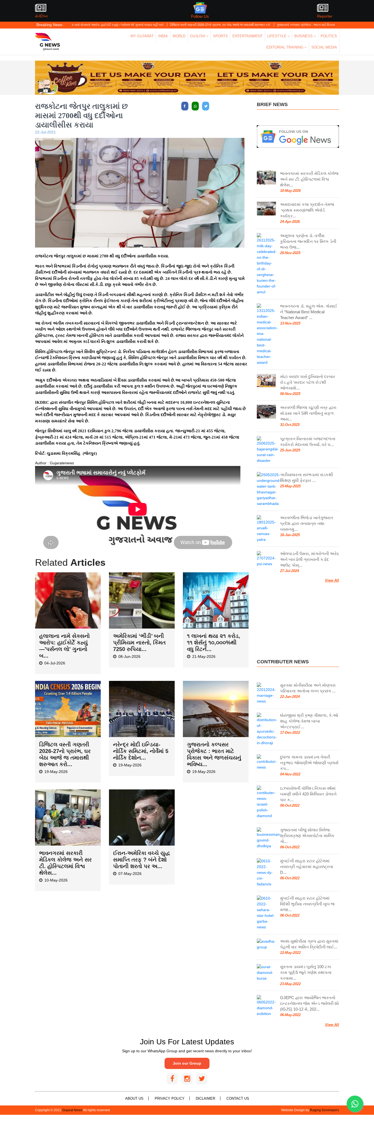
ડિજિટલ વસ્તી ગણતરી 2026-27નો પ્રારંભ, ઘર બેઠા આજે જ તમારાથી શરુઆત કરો (190, 24)
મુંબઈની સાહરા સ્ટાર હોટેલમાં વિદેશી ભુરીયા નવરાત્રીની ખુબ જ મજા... (307, 904)
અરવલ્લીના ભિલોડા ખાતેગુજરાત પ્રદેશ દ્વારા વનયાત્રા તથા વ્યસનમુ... (306, 523)
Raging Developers (324, 1110)
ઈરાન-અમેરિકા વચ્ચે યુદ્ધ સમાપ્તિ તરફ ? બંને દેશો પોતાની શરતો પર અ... (141, 859)
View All (332, 580)
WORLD (178, 36)
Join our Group (187, 1063)
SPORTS (220, 36)
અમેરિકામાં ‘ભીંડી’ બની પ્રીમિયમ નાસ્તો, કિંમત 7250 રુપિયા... (139, 642)
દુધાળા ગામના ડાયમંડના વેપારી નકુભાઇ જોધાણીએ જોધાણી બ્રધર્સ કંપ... (309, 763)
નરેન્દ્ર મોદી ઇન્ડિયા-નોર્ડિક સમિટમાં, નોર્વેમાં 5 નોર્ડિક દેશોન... (140, 751)
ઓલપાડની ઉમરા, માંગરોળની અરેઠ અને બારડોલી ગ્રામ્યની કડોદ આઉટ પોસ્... (309, 559)
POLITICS (329, 36)
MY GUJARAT (142, 36)
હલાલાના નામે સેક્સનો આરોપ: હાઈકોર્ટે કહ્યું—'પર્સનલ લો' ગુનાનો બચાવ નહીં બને (83, 24)
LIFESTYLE (277, 36)
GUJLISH (198, 36)
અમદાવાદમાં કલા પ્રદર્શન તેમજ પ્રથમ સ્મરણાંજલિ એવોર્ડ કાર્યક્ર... (307, 210)
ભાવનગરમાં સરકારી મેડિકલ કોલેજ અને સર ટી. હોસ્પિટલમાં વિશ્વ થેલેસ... (309, 179)
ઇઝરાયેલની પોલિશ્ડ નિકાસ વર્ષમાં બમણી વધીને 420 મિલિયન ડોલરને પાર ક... (308, 794)
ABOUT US (134, 1098)
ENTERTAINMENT (247, 36)
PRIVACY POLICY (170, 1098)
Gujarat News (72, 1110)
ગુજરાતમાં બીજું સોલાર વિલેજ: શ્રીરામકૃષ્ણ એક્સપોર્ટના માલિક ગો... (307, 836)
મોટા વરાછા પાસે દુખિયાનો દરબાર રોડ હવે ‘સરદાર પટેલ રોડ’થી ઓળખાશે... (307, 382)
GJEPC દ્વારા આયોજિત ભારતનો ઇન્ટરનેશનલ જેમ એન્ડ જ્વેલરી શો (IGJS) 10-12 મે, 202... (309, 1003)
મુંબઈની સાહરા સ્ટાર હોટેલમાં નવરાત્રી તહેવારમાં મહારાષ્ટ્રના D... (306, 866)
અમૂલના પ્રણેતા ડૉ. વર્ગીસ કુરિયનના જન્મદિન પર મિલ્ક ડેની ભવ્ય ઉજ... (308, 241)
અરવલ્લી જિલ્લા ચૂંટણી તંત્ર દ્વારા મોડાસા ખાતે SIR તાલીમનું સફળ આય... (308, 413)
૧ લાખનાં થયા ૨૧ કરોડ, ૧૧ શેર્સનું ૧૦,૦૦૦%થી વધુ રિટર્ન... (213, 642)
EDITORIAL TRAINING (285, 47)
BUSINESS (304, 36)
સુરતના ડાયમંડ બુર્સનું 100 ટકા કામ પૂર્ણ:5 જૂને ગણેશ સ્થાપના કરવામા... (306, 972)
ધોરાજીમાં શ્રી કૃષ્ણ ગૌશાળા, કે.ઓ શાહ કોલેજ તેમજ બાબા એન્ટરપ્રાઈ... (309, 721)
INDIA (163, 36)
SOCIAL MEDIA (324, 47)
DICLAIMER (205, 1098)
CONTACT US (237, 1098)
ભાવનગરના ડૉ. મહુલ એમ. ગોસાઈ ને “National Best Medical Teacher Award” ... (308, 312)
